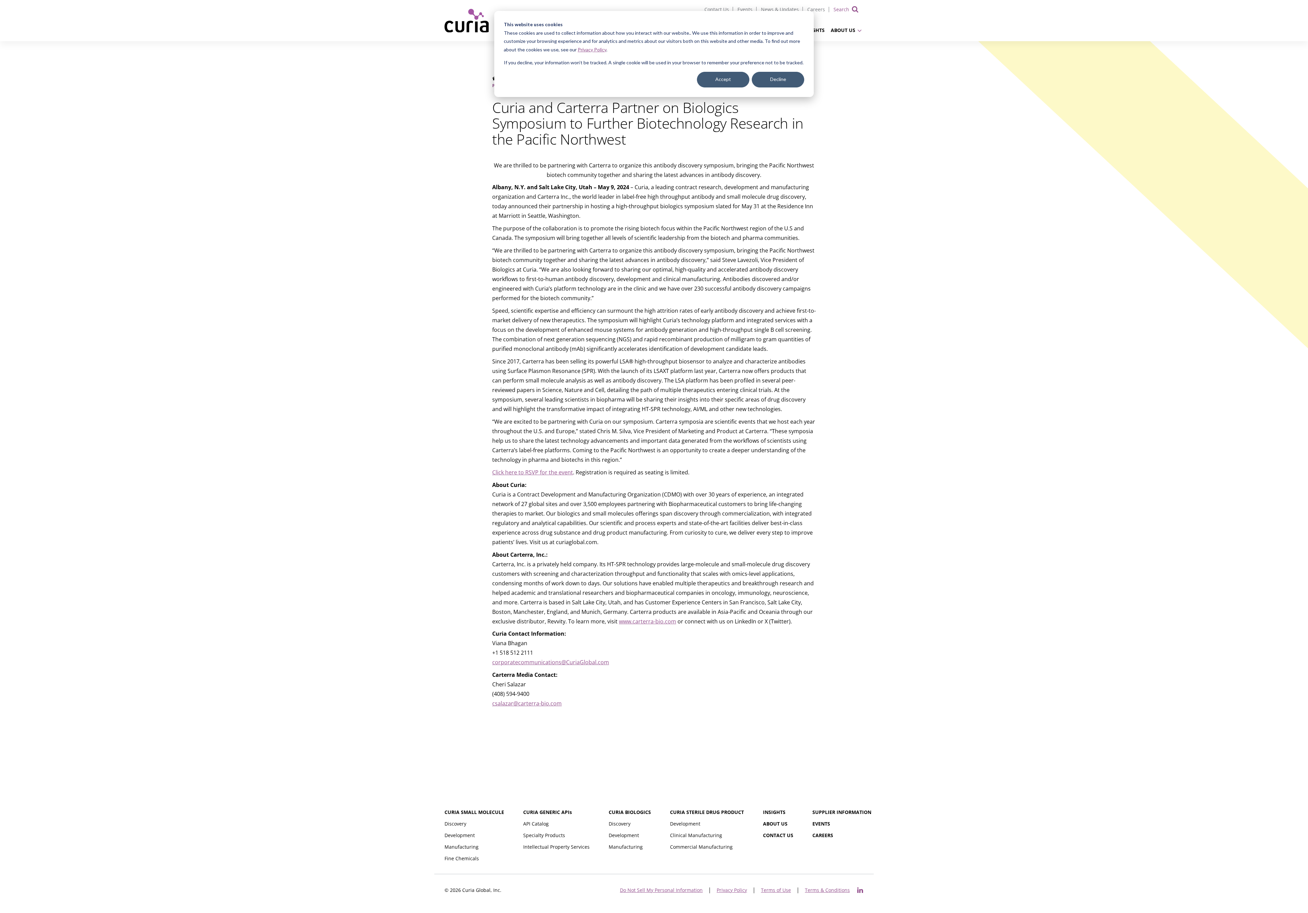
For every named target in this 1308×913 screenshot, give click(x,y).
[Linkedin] (860, 890)
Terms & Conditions (827, 890)
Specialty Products (544, 835)
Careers (816, 9)
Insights (774, 812)
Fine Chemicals (462, 858)
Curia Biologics (630, 812)
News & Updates (780, 9)
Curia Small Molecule (474, 812)
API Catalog (536, 823)
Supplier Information (841, 812)
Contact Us (716, 9)
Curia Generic (547, 812)
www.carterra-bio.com (647, 621)
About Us (843, 30)
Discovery (455, 823)
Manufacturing (462, 847)
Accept (723, 79)
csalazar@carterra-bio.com (527, 703)
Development (460, 835)
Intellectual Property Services (556, 847)
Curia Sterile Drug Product (707, 812)
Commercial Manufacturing (701, 847)
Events (744, 9)
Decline (778, 79)
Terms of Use (776, 890)
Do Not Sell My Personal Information (661, 890)
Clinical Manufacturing (696, 835)
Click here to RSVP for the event (532, 472)
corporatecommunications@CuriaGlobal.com (550, 662)
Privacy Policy (592, 49)
